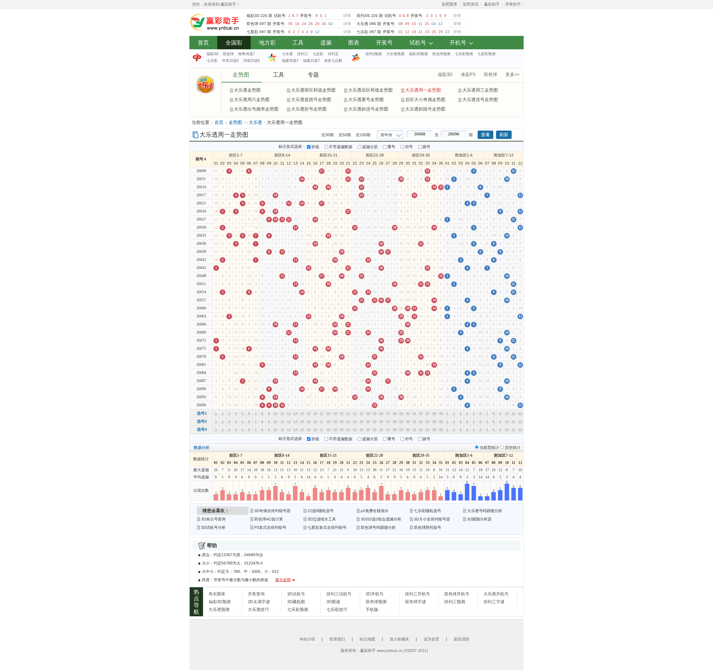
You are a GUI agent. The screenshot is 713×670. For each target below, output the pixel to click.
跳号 (426, 147)
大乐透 (287, 54)
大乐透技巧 (258, 609)
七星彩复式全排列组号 (326, 527)
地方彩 (267, 43)
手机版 (372, 609)
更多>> (512, 74)
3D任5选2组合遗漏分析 (381, 519)
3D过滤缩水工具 (321, 519)
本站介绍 (307, 639)
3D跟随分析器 (479, 519)
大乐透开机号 (496, 593)
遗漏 (325, 43)
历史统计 (513, 447)
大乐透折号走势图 (309, 109)
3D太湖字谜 (259, 601)
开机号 (458, 43)
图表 (353, 43)
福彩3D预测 (418, 54)
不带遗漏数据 (340, 147)
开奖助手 (513, 4)
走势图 (241, 75)
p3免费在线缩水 (375, 510)
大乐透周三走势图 (480, 90)
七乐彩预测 (464, 54)
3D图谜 (333, 601)
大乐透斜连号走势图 (368, 109)
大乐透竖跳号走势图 (311, 99)
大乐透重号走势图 (366, 99)
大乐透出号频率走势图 (256, 109)
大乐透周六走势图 (252, 99)
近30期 (327, 135)
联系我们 (337, 639)
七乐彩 (212, 60)
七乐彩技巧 (336, 609)
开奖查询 (256, 593)
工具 (298, 43)
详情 (347, 15)
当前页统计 (490, 447)
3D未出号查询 (213, 519)
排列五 (333, 54)
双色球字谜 (415, 601)
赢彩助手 (492, 4)
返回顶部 (461, 639)
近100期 (363, 135)
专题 (313, 75)
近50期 (345, 135)
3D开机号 (375, 593)
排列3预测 (373, 54)
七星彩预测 (486, 54)
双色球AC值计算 (268, 519)
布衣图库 (217, 593)
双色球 (228, 54)
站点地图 (367, 639)
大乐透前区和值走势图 (313, 90)
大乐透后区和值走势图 (370, 90)
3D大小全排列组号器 (432, 519)
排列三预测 (454, 601)
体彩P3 (468, 74)
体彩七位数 (333, 60)
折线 (315, 147)
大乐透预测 (395, 54)
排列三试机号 (338, 593)
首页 (203, 43)
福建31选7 (311, 60)
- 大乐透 (254, 122)
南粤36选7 (246, 54)
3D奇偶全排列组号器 (272, 510)
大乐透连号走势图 (480, 99)
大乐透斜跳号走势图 (425, 109)
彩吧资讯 (470, 4)
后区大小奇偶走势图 (425, 99)
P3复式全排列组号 (270, 527)
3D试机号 (296, 593)
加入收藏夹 (399, 639)
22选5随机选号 (320, 510)
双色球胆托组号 (427, 527)
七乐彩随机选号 (427, 510)
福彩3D (212, 54)
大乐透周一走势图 (423, 90)
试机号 (417, 43)
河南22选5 (251, 60)
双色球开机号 (456, 593)
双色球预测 (441, 54)
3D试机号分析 (213, 527)
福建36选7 (290, 60)
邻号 (409, 147)
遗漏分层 (370, 147)
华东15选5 (230, 60)
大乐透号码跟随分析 (484, 510)
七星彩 (317, 54)
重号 (391, 147)
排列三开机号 (417, 593)
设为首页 (431, 639)
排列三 (302, 54)
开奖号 (384, 43)
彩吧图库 (449, 4)
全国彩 (234, 43)
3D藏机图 (296, 601)
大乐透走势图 (247, 90)
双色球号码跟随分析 (378, 527)
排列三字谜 (494, 601)
